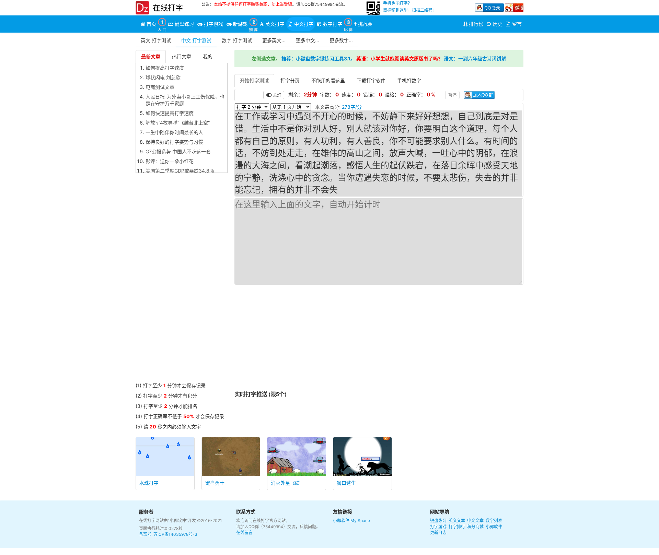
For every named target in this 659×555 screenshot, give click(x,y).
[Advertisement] (182, 279)
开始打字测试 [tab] (254, 80)
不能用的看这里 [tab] (328, 80)
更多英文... (274, 40)
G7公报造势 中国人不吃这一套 (178, 151)
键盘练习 (438, 520)
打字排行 (457, 526)
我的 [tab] (207, 56)
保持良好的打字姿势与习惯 (174, 142)
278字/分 (352, 107)
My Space (360, 520)
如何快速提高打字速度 (170, 113)
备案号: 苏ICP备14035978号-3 (168, 534)
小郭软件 (341, 520)
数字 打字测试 (237, 40)
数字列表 (494, 520)
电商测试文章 (160, 87)
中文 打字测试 (196, 40)
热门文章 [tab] (181, 56)
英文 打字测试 (156, 40)
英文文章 (457, 520)
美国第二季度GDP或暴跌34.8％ (180, 171)
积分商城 (475, 526)
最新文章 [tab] (150, 56)
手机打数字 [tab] (409, 80)
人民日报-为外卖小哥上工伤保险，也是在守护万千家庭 (185, 100)
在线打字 (168, 7)
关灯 (276, 95)
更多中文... (307, 40)
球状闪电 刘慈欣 (163, 77)
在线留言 (244, 532)
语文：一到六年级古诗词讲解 (475, 58)
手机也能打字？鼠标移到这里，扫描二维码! (408, 7)
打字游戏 (438, 526)
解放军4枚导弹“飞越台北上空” (178, 123)
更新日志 (438, 532)
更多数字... (341, 40)
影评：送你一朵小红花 (170, 161)
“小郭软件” (178, 520)
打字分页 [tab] (290, 80)
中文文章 (475, 520)
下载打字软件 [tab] (371, 80)
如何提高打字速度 (165, 68)
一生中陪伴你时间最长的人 (174, 132)
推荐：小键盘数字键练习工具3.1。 (318, 58)
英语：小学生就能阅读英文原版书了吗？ (399, 58)
